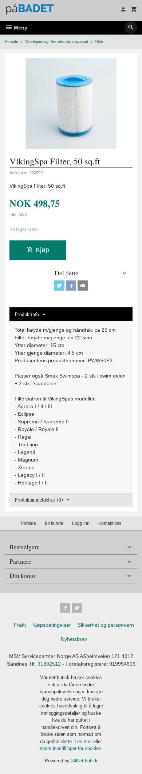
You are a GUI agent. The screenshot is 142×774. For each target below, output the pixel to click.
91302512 (49, 664)
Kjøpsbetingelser (51, 625)
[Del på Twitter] (59, 285)
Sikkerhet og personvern (106, 625)
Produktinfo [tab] (27, 314)
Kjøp (42, 250)
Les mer (84, 741)
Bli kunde (54, 523)
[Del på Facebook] (71, 285)
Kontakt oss (109, 523)
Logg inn (81, 523)
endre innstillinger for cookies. (71, 748)
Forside (11, 41)
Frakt (20, 625)
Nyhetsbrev (74, 639)
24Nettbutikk (84, 760)
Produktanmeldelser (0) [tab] (39, 499)
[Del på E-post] (83, 285)
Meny (19, 28)
